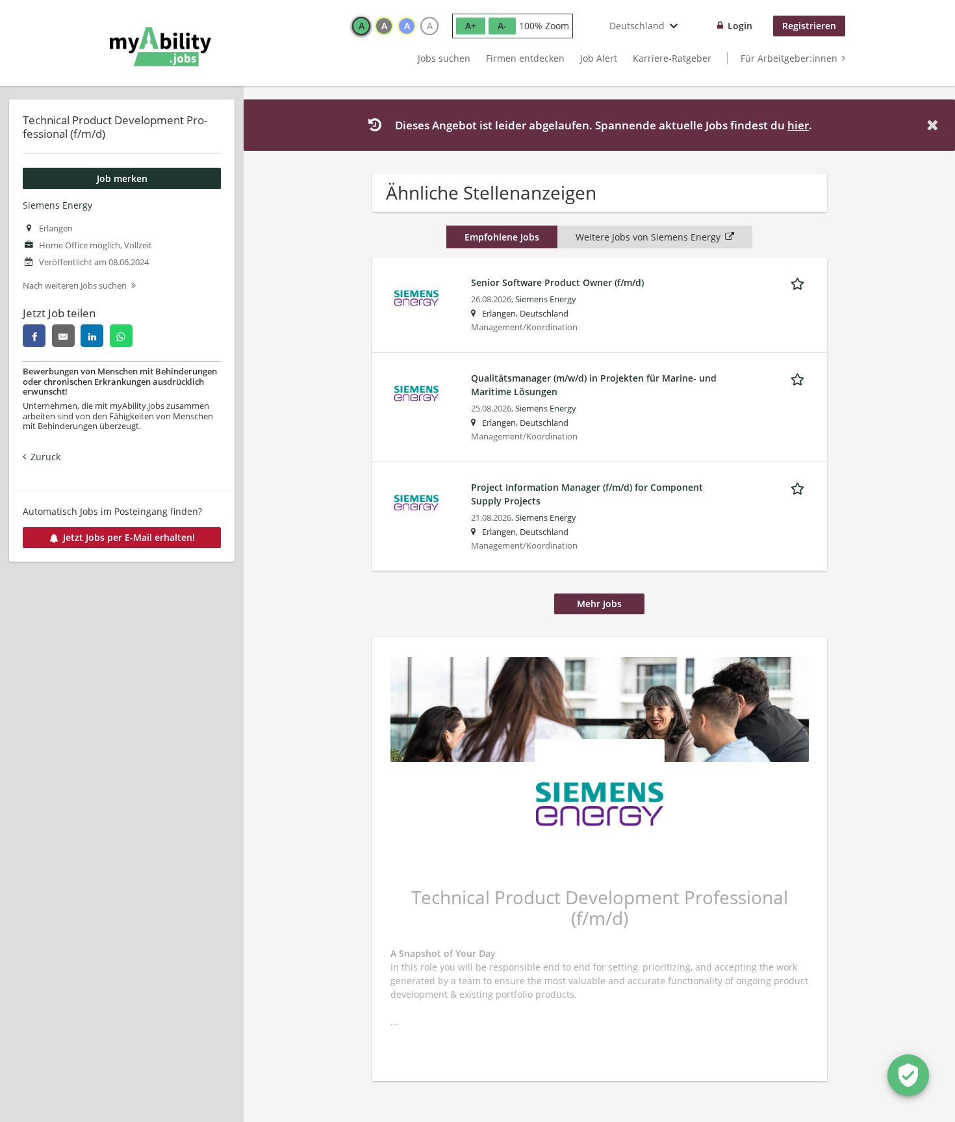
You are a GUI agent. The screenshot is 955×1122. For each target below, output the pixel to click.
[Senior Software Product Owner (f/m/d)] (416, 297)
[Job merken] (800, 282)
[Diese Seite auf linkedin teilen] (92, 335)
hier (798, 125)
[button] (935, 125)
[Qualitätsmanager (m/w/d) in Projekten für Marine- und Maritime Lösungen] (416, 392)
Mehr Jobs (599, 603)
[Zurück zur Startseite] (160, 46)
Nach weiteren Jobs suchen (75, 285)
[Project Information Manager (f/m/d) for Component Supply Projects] (416, 501)
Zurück (45, 456)
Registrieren (809, 26)
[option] (361, 26)
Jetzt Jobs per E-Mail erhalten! (129, 537)
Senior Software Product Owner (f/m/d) (557, 282)
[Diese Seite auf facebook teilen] (34, 335)
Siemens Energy (57, 205)
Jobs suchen (444, 58)
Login (740, 26)
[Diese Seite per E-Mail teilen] (63, 335)
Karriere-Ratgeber (672, 58)
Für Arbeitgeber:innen (789, 58)
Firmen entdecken (525, 58)
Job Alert (598, 58)
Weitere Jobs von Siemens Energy (648, 237)
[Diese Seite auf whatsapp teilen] (121, 335)
